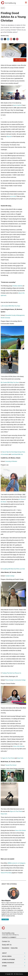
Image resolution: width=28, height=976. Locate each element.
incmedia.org (10, 3)
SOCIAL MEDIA (7, 956)
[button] (2, 39)
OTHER (4, 965)
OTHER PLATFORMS (8, 959)
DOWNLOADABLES (8, 962)
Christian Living (5, 35)
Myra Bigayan (6, 900)
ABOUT (4, 953)
